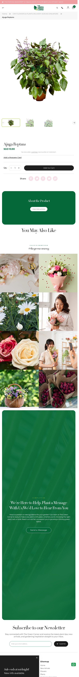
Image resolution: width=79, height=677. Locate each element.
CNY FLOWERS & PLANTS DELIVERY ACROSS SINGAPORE (35, 14)
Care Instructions (39, 207)
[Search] (57, 8)
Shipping (34, 150)
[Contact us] (73, 664)
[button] (3, 7)
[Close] (37, 657)
